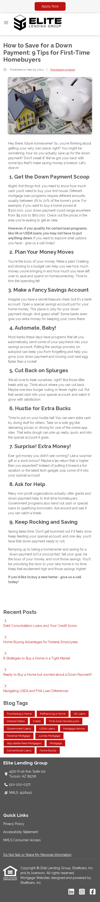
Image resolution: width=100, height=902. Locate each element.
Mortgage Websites (35, 878)
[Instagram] (82, 891)
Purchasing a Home (62, 69)
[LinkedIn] (71, 891)
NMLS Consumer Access (22, 840)
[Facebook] (93, 891)
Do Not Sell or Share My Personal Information (37, 855)
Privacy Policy (13, 824)
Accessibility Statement (20, 832)
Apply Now (50, 6)
